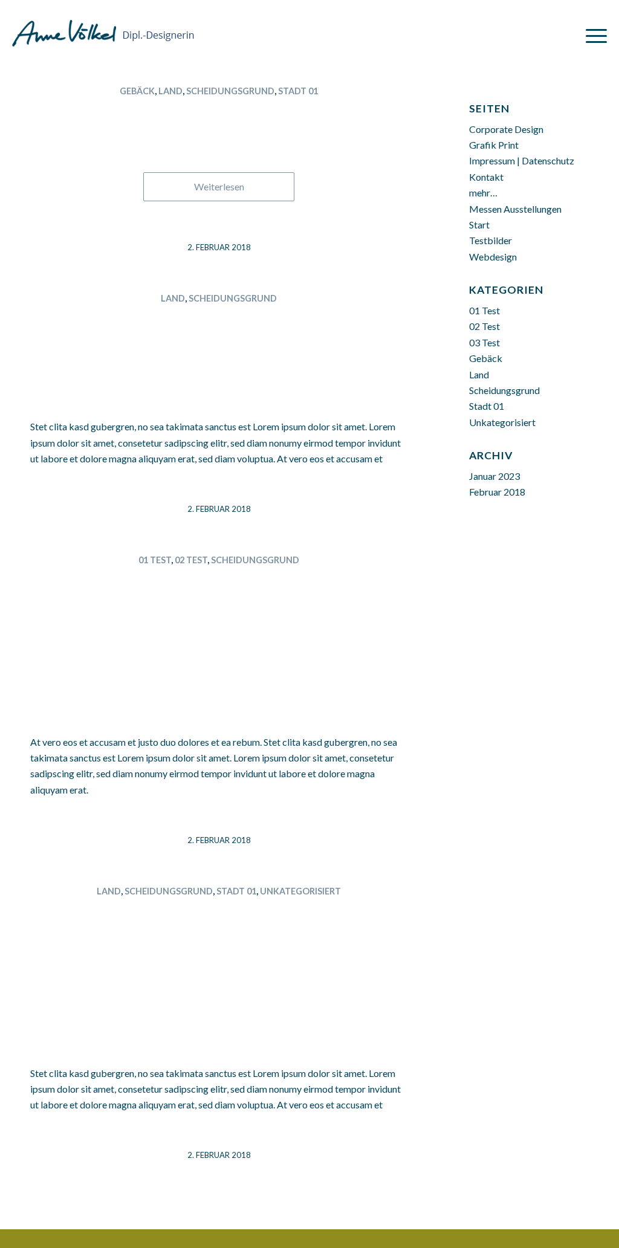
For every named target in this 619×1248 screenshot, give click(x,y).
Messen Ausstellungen (515, 209)
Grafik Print (494, 144)
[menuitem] (592, 31)
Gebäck (137, 91)
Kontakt (486, 177)
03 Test (484, 342)
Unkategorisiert (300, 891)
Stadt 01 (298, 91)
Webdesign (493, 256)
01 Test (154, 560)
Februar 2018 (497, 491)
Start (479, 224)
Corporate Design (506, 129)
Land (170, 91)
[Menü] (592, 35)
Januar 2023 (494, 476)
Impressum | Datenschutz (521, 160)
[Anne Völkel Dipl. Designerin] (103, 27)
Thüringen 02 (219, 112)
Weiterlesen (219, 186)
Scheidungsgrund (230, 91)
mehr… (483, 192)
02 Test (191, 560)
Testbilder (490, 240)
